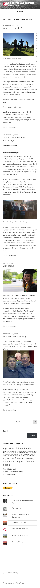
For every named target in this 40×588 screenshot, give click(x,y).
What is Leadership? (12, 28)
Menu (21, 11)
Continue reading (9, 127)
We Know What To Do (20, 535)
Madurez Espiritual (19, 522)
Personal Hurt (17, 508)
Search (5, 431)
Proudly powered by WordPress (13, 583)
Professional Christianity (14, 336)
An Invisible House (19, 542)
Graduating (8, 266)
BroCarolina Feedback (20, 529)
